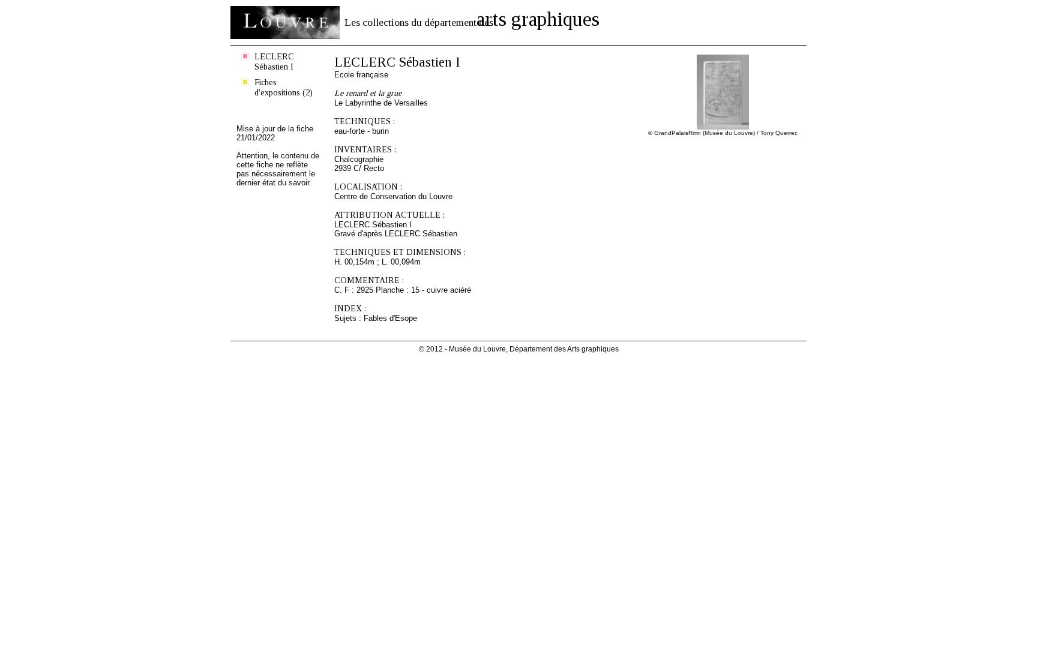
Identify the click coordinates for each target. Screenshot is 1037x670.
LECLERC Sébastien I (274, 61)
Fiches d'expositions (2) (283, 87)
